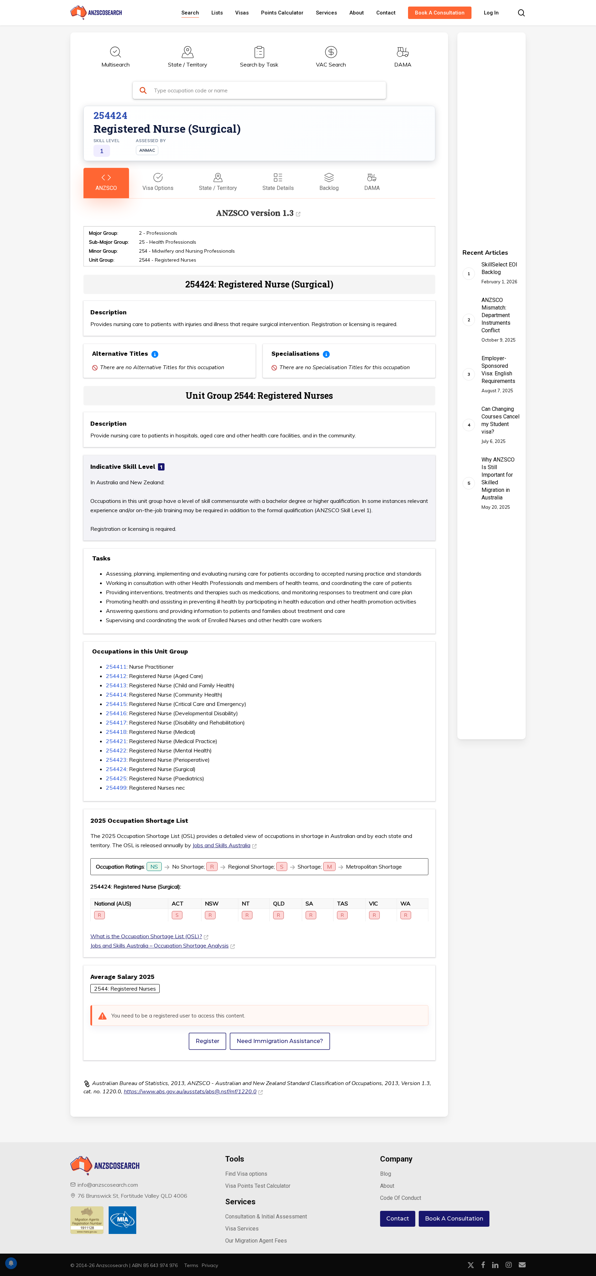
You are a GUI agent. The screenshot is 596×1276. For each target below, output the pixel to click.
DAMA (402, 64)
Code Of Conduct (400, 1198)
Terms (191, 1265)
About (387, 1186)
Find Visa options (246, 1174)
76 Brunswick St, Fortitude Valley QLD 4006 (132, 1195)
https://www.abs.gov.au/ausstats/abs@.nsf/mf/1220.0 (190, 1091)
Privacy (210, 1265)
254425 (116, 778)
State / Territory (187, 64)
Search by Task (259, 64)
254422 (116, 750)
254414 (116, 694)
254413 (116, 685)
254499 (116, 787)
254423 (116, 759)
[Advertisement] (481, 135)
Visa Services (242, 1228)
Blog (385, 1174)
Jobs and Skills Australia (221, 845)
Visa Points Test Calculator (257, 1186)
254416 (116, 713)
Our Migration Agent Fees (256, 1240)
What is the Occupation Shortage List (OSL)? (146, 936)
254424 (116, 769)
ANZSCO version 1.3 (255, 213)
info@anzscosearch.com (108, 1184)
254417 (116, 722)
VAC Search (331, 64)
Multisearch (115, 64)
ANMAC (147, 150)
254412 (116, 675)
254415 (116, 703)
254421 (116, 741)
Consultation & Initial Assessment (266, 1216)
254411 (116, 666)
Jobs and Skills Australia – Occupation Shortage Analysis (159, 945)
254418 (116, 731)
